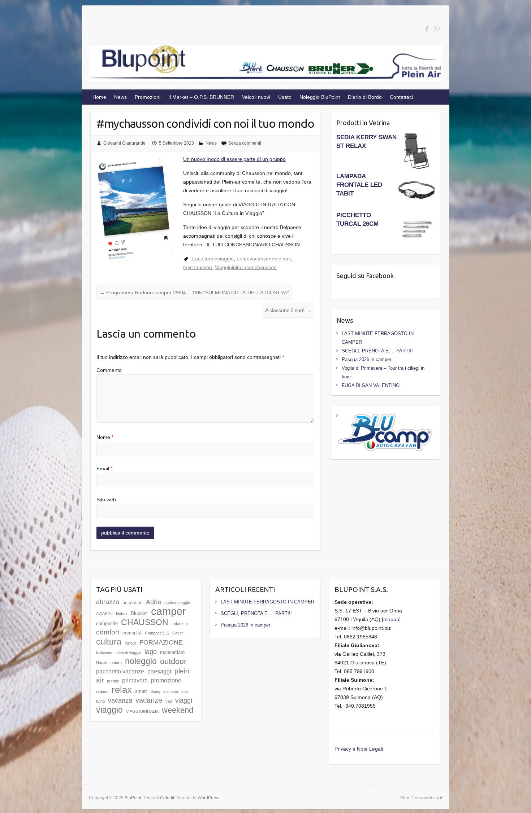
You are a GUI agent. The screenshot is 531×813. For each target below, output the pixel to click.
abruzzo (107, 602)
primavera (135, 680)
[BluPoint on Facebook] (427, 29)
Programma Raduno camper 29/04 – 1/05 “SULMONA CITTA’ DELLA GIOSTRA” (194, 292)
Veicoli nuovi (256, 97)
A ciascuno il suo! (288, 310)
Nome (104, 437)
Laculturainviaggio (213, 259)
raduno (102, 691)
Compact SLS (157, 633)
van (168, 701)
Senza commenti (244, 143)
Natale (101, 662)
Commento (109, 370)
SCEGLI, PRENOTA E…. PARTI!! (377, 350)
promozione (166, 680)
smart (141, 691)
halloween (104, 652)
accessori (132, 602)
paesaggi (159, 671)
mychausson (197, 267)
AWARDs (104, 613)
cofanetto (180, 623)
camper (168, 611)
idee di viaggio (129, 652)
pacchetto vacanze (120, 671)
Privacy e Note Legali (358, 749)
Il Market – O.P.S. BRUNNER (201, 97)
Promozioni (147, 97)
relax (122, 689)
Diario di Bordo (365, 97)
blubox (122, 613)
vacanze (148, 700)
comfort (107, 632)
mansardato (172, 652)
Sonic (155, 691)
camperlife (107, 623)
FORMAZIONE (161, 642)
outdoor (173, 661)
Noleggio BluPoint (319, 97)
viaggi (183, 700)
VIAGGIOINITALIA (142, 711)
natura (116, 662)
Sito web (106, 499)
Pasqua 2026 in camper (366, 359)
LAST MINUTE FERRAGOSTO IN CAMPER (267, 602)
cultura (108, 641)
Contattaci (401, 97)
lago (150, 651)
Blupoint (139, 613)
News (120, 97)
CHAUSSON (144, 622)
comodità (132, 633)
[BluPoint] (265, 64)
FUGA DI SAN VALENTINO (371, 385)
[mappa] (391, 619)
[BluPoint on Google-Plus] (437, 29)
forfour (130, 643)
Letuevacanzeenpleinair (264, 259)
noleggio (141, 661)
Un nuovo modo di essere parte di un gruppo (234, 159)
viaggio (109, 710)
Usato (285, 97)
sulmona (170, 691)
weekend (177, 710)
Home (99, 97)
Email (104, 468)
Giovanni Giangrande (124, 143)
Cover (177, 633)
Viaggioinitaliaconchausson (246, 267)
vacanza (120, 700)
